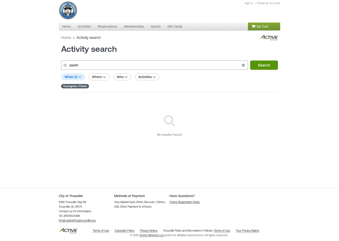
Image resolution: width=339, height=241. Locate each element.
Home (66, 37)
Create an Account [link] (268, 3)
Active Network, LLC (152, 235)
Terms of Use (222, 230)
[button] (243, 65)
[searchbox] (154, 65)
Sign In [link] (249, 3)
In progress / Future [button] (75, 86)
